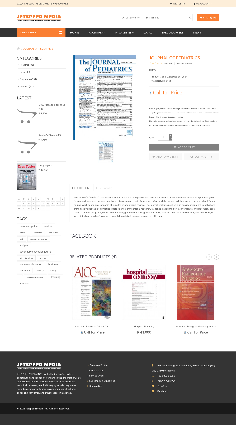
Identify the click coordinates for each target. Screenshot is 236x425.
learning (38, 232)
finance (43, 258)
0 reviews (168, 63)
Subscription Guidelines (101, 380)
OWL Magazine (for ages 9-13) (52, 106)
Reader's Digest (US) (50, 135)
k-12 (21, 239)
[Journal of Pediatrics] (106, 152)
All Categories (130, 17)
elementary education (35, 277)
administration (26, 258)
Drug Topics (45, 165)
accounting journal (38, 239)
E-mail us (162, 386)
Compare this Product (203, 157)
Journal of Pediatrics (38, 48)
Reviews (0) (104, 188)
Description (80, 188)
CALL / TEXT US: (42, 3)
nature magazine (28, 226)
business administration (30, 264)
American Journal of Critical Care (92, 326)
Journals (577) (27, 86)
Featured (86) (27, 64)
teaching (48, 226)
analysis (24, 245)
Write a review (184, 63)
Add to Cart (186, 147)
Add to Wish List (167, 156)
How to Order (96, 375)
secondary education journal (36, 251)
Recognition (95, 385)
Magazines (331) (28, 79)
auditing (53, 271)
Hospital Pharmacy (144, 326)
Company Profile (98, 365)
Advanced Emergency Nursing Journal (195, 326)
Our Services (95, 370)
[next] (216, 257)
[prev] (209, 257)
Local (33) (25, 72)
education (23, 232)
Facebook (162, 391)
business (53, 264)
